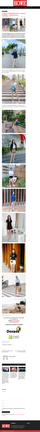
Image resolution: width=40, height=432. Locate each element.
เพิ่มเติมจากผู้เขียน (17, 364)
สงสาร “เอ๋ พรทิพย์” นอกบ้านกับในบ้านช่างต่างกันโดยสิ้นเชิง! (20, 351)
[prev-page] (2, 385)
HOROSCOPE (25, 7)
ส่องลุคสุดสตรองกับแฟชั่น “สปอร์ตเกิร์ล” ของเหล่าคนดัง (7, 351)
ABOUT (29, 7)
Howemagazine (16, 320)
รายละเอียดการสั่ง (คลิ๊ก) (14, 322)
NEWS (8, 7)
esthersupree (8, 315)
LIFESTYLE (20, 7)
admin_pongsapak (5, 16)
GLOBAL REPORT (16, 7)
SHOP (31, 7)
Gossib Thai (5, 11)
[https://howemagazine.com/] (20, 3)
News (2, 11)
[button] (37, 7)
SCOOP (12, 7)
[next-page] (4, 385)
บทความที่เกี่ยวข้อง (10, 364)
